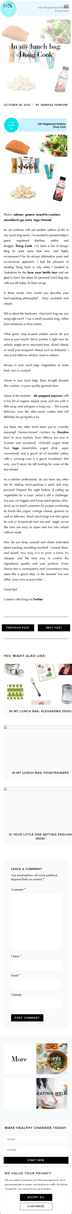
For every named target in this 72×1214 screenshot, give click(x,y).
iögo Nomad (42, 220)
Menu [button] (50, 6)
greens (30, 214)
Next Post (54, 627)
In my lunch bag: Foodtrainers (40, 773)
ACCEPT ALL (36, 1197)
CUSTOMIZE (36, 1206)
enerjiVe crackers (48, 214)
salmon (18, 214)
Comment (18, 889)
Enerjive (62, 432)
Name (16, 956)
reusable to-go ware (18, 220)
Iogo (15, 448)
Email (16, 975)
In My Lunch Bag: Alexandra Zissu (40, 711)
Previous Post (18, 627)
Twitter (38, 599)
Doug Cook (24, 246)
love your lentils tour (42, 272)
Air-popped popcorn (47, 395)
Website (16, 995)
